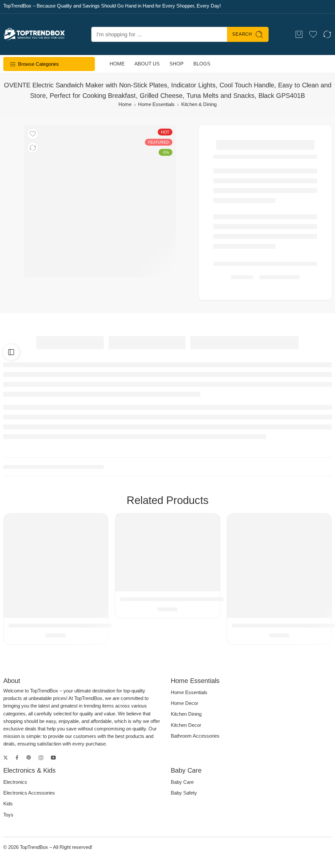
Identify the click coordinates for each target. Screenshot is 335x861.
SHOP (176, 63)
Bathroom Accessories (195, 736)
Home (125, 104)
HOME (117, 63)
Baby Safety (184, 793)
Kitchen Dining (186, 714)
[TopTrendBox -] (34, 34)
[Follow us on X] (5, 757)
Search (242, 34)
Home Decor (184, 703)
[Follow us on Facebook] (17, 757)
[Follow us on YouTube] (53, 758)
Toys (8, 814)
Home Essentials (156, 104)
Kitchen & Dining (199, 104)
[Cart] (299, 34)
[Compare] (32, 147)
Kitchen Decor (186, 725)
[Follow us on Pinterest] (28, 757)
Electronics (15, 782)
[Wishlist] (32, 134)
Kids (8, 803)
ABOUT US (147, 63)
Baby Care (182, 782)
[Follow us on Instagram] (41, 758)
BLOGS (201, 63)
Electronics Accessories (29, 793)
